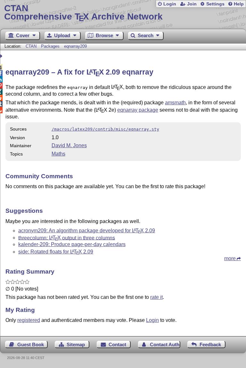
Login (169, 4)
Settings (215, 4)
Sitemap (76, 344)
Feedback (210, 344)
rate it (156, 297)
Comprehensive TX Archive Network (83, 12)
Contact (117, 344)
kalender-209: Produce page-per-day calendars (72, 244)
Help (239, 4)
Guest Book (30, 344)
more (230, 258)
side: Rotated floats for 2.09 (55, 251)
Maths (58, 153)
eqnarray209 (75, 46)
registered (28, 320)
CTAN (31, 46)
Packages (51, 46)
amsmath (175, 102)
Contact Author (165, 344)
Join (192, 4)
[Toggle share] (2, 56)
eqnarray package (137, 110)
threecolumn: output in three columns (66, 237)
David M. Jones (69, 145)
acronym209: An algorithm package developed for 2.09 (86, 230)
